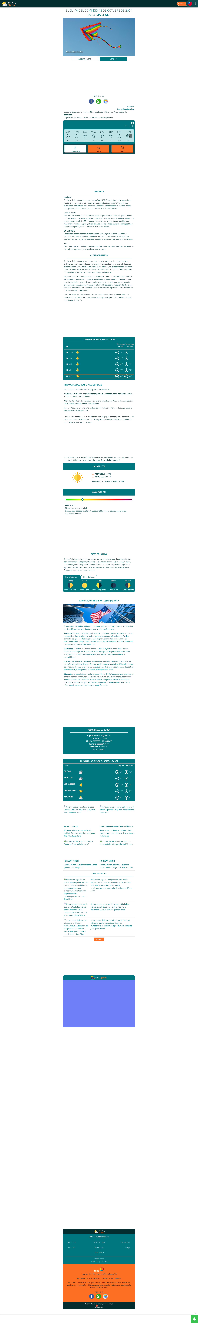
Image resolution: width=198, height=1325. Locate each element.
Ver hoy (113, 59)
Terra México (125, 1242)
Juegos (127, 1247)
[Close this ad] (196, 1313)
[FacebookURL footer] (91, 1296)
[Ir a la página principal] (9, 3)
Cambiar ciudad (84, 59)
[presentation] (130, 136)
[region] (99, 78)
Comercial (94, 1261)
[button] (20, 83)
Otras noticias (99, 1252)
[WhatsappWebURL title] (98, 101)
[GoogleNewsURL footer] (105, 1296)
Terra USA (71, 1247)
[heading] (99, 939)
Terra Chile (71, 1242)
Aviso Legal (81, 1278)
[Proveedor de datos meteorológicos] (99, 1306)
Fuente (125, 109)
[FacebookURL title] (91, 101)
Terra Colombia (99, 1242)
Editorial (105, 1261)
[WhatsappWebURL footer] (98, 1296)
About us (118, 1278)
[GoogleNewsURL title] (105, 101)
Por (130, 106)
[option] (74, 149)
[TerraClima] (190, 4)
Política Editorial (107, 1278)
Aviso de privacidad (93, 1278)
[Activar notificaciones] (185, 1319)
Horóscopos (99, 1247)
